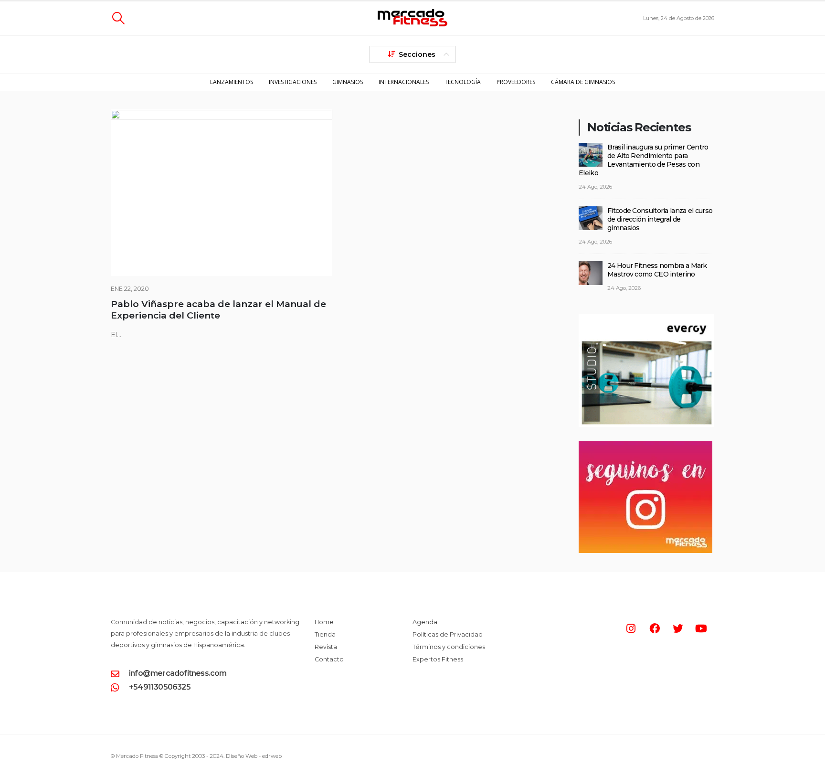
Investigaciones (293, 82)
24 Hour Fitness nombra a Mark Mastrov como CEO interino (657, 269)
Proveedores (516, 82)
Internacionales (404, 82)
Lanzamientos (231, 82)
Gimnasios (347, 82)
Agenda (424, 622)
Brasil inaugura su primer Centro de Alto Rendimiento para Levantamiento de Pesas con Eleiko (644, 160)
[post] (591, 153)
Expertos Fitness (437, 659)
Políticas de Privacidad (447, 634)
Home (324, 622)
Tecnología (462, 82)
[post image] (221, 193)
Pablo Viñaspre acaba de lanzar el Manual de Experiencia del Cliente (218, 309)
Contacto (329, 659)
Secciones (417, 54)
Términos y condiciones (448, 646)
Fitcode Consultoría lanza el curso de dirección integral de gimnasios (659, 219)
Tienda (325, 634)
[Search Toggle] (118, 18)
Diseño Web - (254, 756)
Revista (326, 646)
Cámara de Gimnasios (583, 82)
